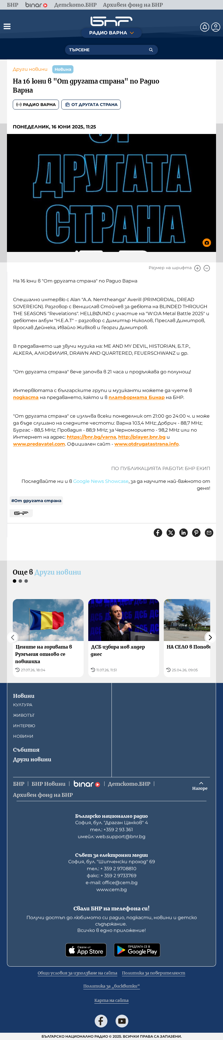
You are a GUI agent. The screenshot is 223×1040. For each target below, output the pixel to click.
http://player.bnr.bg (142, 437)
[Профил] (216, 27)
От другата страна (94, 104)
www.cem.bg (111, 889)
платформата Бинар (137, 397)
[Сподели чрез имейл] (209, 532)
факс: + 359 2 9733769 (111, 875)
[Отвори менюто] (7, 26)
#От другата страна (36, 500)
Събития (26, 749)
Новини (24, 696)
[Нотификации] (205, 27)
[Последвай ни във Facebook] (101, 1021)
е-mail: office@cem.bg (112, 882)
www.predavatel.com (39, 444)
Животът (24, 715)
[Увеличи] (197, 268)
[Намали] (206, 268)
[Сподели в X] (170, 532)
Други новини (30, 69)
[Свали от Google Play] (137, 950)
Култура (22, 704)
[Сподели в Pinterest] (196, 532)
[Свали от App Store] (86, 950)
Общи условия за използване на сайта (77, 973)
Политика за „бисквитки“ (111, 986)
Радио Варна (39, 104)
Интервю (24, 725)
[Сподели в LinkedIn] (183, 532)
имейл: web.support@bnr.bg (111, 836)
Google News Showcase (101, 481)
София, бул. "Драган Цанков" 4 (111, 822)
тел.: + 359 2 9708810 (111, 868)
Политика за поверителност (153, 973)
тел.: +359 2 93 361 (111, 829)
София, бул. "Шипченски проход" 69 (111, 861)
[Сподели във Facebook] (158, 532)
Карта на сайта (111, 1000)
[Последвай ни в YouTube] (122, 1021)
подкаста (26, 397)
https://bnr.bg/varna (91, 437)
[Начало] (111, 21)
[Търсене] (151, 49)
